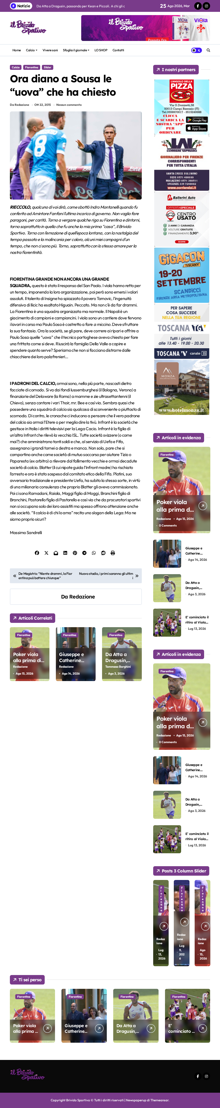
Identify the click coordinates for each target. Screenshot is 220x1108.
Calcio (30, 50)
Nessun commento (69, 105)
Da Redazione (19, 105)
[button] (206, 922)
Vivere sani (50, 50)
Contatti (118, 50)
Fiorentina (31, 67)
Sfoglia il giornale (75, 50)
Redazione (82, 596)
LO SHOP (101, 50)
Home (16, 50)
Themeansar (159, 1100)
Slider (47, 67)
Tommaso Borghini (118, 667)
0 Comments (168, 525)
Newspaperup (136, 1100)
